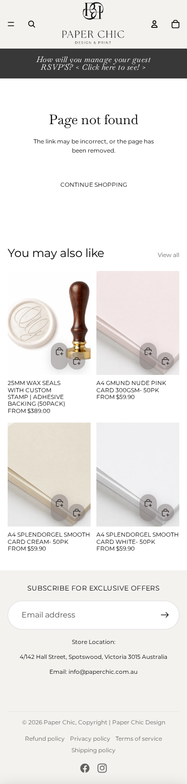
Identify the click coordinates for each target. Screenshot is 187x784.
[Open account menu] (154, 24)
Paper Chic (59, 722)
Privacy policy (90, 738)
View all (168, 254)
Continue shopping (93, 184)
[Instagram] (102, 768)
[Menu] (11, 24)
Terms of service (139, 738)
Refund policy (45, 738)
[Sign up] (165, 615)
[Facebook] (85, 768)
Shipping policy (93, 750)
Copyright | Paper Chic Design (121, 722)
